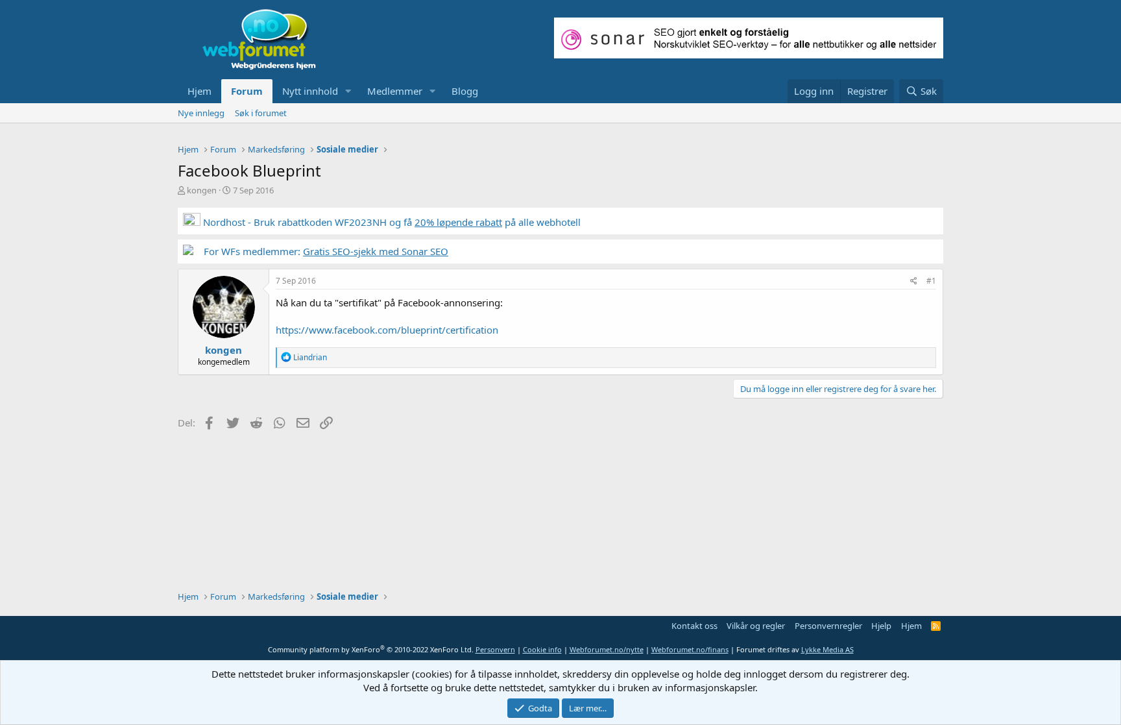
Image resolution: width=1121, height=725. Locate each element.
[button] (348, 91)
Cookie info (542, 649)
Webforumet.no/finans (690, 649)
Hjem (199, 90)
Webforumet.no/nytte (607, 649)
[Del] (914, 281)
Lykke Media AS (827, 649)
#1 (931, 280)
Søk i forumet (261, 113)
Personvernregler (828, 626)
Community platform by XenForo (371, 649)
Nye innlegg (201, 113)
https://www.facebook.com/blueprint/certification (387, 329)
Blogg (465, 90)
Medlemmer (394, 90)
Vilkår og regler (756, 626)
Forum (247, 90)
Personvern (495, 649)
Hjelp (881, 626)
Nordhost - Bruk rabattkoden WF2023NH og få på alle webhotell (390, 221)
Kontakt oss (694, 626)
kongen (202, 190)
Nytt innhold (310, 90)
